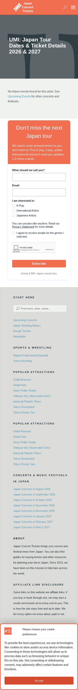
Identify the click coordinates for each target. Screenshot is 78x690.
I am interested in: (23, 200)
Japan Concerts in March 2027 (31, 527)
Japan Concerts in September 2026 (34, 494)
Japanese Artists (26, 215)
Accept (39, 680)
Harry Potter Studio (24, 390)
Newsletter (19, 336)
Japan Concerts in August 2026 (31, 489)
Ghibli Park (19, 385)
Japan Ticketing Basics (27, 325)
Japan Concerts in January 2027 (32, 516)
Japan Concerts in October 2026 (32, 499)
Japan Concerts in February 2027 (33, 521)
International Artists (28, 210)
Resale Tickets (22, 331)
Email (15, 185)
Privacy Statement (23, 226)
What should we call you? (28, 170)
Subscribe (39, 263)
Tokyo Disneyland (23, 406)
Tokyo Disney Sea (24, 412)
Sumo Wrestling (22, 360)
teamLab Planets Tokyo (27, 401)
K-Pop (20, 205)
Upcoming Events (19, 96)
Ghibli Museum (22, 379)
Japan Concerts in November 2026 (34, 505)
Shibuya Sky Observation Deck (32, 396)
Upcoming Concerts (25, 320)
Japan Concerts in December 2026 (34, 510)
